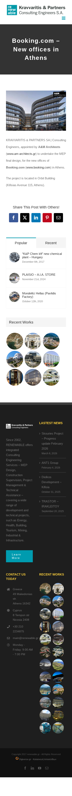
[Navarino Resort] (58, 664)
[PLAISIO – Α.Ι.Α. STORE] (14, 276)
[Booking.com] (14, 377)
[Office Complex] (33, 377)
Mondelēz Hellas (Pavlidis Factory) (39, 295)
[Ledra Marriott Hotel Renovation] (58, 715)
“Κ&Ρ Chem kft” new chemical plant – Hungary (42, 255)
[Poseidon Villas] (14, 341)
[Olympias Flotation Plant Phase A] (45, 652)
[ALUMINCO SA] (58, 639)
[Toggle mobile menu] (64, 18)
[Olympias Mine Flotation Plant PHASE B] (45, 728)
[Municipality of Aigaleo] (33, 359)
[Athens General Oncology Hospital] (58, 652)
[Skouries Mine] (51, 341)
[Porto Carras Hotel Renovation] (45, 690)
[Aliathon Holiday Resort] (58, 690)
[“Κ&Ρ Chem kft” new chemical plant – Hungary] (14, 255)
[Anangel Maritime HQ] (45, 677)
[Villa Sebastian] (14, 359)
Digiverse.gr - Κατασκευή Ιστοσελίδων (37, 759)
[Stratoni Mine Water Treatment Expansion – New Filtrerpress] (58, 728)
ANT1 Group (50, 462)
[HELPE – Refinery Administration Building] (51, 377)
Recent (51, 243)
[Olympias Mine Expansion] (58, 677)
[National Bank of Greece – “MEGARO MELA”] (45, 715)
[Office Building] (58, 702)
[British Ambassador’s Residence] (33, 341)
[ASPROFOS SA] (51, 359)
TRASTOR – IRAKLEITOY (50, 504)
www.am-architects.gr (21, 153)
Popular (21, 243)
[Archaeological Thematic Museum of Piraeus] (45, 664)
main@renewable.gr (23, 638)
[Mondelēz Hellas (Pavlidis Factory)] (14, 295)
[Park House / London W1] (45, 702)
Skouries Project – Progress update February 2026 (52, 441)
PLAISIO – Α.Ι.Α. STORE (38, 274)
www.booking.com (38, 167)
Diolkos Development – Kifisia (51, 482)
